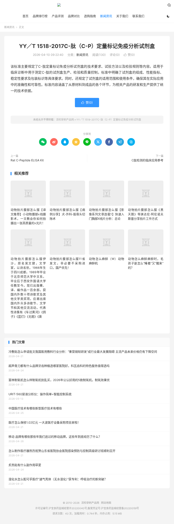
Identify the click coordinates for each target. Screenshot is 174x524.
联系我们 (138, 16)
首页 (25, 16)
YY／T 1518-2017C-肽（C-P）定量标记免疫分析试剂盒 (87, 46)
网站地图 (106, 502)
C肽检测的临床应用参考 (147, 160)
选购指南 (90, 16)
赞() (129, 54)
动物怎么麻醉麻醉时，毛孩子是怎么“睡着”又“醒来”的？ (145, 263)
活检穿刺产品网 (87, 6)
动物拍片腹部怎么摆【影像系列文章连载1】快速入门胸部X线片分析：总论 (106, 214)
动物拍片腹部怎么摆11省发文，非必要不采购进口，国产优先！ (67, 263)
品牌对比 (74, 16)
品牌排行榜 (40, 16)
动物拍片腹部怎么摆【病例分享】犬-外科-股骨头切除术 (67, 214)
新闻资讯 (106, 16)
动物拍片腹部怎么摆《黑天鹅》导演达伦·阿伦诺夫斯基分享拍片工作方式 (145, 214)
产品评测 (58, 16)
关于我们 (122, 16)
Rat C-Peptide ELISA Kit (27, 160)
